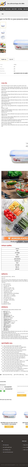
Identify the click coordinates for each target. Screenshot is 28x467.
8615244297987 (8, 389)
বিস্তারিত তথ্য (3, 59)
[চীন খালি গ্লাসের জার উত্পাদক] (3, 3)
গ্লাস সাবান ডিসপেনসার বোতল (8, 452)
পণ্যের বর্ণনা (11, 59)
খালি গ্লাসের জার (6, 445)
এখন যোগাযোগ (9, 426)
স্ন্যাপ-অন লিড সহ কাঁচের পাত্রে (19, 374)
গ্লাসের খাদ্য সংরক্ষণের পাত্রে (7, 374)
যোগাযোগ (21, 395)
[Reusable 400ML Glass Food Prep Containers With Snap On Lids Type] (3, 25)
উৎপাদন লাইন (25, 445)
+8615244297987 (8, 387)
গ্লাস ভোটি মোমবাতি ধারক (7, 447)
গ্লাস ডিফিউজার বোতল (7, 449)
